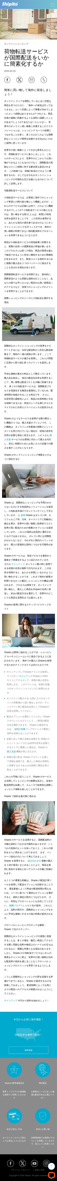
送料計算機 (19, 729)
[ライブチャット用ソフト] (51, 1175)
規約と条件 (40, 1170)
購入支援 (11, 751)
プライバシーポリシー (20, 1170)
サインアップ (18, 564)
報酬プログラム (17, 905)
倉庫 (23, 515)
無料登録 (28, 1050)
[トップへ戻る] (51, 1166)
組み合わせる (34, 861)
